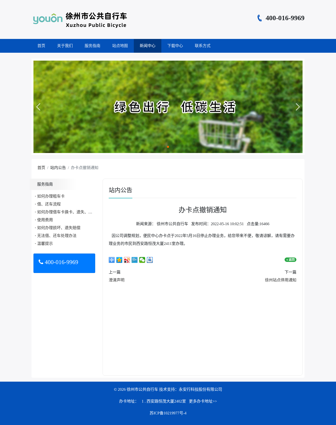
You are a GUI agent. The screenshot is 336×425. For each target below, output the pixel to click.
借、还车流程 (49, 204)
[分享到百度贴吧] (150, 260)
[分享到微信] (142, 260)
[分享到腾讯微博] (135, 260)
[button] (38, 107)
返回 (291, 259)
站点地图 (120, 46)
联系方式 (203, 46)
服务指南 (92, 46)
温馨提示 (45, 243)
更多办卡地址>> (203, 401)
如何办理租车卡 (51, 196)
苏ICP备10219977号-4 (168, 413)
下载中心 (175, 46)
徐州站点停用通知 (280, 280)
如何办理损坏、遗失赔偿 (58, 228)
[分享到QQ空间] (119, 260)
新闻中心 (147, 46)
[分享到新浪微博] (127, 260)
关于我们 (65, 46)
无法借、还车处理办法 (56, 236)
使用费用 (45, 220)
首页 (41, 46)
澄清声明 (116, 280)
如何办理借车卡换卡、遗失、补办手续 (70, 212)
